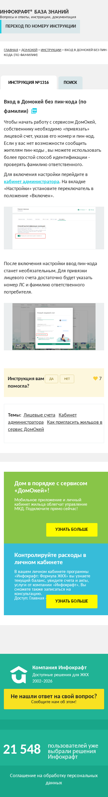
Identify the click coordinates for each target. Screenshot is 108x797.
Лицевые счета (39, 415)
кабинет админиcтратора (31, 182)
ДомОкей (29, 50)
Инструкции (51, 50)
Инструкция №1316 (28, 83)
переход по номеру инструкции (41, 26)
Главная (11, 50)
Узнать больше (71, 529)
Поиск (70, 83)
